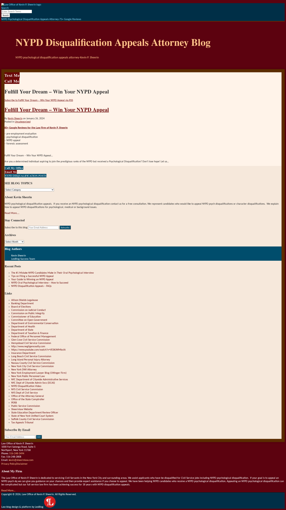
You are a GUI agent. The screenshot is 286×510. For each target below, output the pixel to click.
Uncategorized (22, 122)
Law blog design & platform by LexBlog (22, 507)
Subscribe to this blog (16, 227)
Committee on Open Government (29, 320)
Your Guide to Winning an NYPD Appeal (32, 279)
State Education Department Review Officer (34, 412)
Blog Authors (13, 248)
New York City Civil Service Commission (32, 366)
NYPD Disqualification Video (26, 386)
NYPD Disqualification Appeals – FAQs (31, 286)
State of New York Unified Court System (32, 416)
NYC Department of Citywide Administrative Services (39, 379)
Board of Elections (21, 307)
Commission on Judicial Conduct (28, 310)
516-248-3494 (16, 453)
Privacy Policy (8, 464)
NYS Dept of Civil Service (24, 393)
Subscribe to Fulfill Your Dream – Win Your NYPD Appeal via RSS (38, 100)
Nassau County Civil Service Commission (32, 363)
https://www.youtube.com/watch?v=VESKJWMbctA (38, 350)
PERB (14, 402)
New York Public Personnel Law (28, 376)
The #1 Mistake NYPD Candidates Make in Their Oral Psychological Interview (52, 273)
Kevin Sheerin (15, 118)
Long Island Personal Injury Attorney (30, 359)
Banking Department (22, 303)
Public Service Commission (25, 406)
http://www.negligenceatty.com (28, 346)
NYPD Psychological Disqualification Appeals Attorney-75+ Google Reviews (41, 19)
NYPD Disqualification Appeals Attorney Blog (113, 42)
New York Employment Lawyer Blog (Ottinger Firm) (39, 373)
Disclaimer (22, 464)
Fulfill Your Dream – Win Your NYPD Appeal (56, 109)
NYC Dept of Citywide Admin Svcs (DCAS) (33, 383)
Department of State (22, 330)
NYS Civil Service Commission (27, 389)
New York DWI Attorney (24, 369)
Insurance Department (23, 353)
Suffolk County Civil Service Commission (32, 419)
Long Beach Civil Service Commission (31, 356)
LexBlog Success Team (23, 259)
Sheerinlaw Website (21, 409)
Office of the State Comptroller (28, 399)
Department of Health (23, 326)
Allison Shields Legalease (24, 300)
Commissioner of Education (26, 316)
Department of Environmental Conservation (34, 323)
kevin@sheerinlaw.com (21, 460)
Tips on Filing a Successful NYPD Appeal (32, 276)
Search (6, 15)
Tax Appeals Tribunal (22, 422)
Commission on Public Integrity (28, 313)
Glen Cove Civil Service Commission (30, 340)
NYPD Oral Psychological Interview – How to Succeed (39, 283)
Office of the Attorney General (27, 396)
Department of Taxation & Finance (29, 333)
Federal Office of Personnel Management (33, 336)
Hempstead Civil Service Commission (31, 343)
